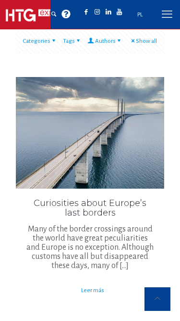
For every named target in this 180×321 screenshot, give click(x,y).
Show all (146, 41)
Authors (105, 41)
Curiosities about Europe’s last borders (90, 208)
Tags (69, 41)
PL (140, 15)
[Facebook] (86, 12)
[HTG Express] (38, 14)
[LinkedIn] (108, 12)
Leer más (92, 290)
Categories (36, 41)
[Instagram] (97, 12)
